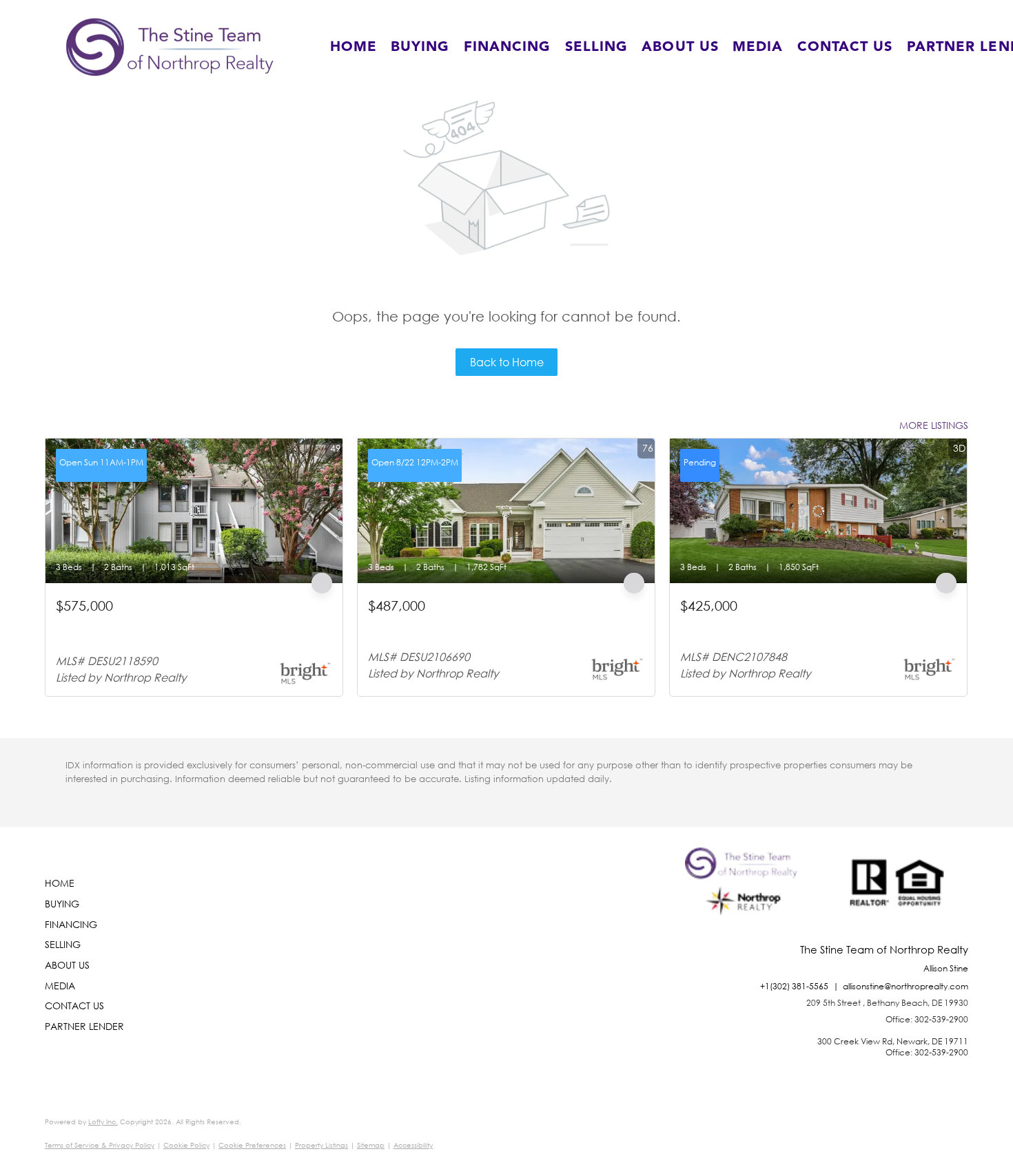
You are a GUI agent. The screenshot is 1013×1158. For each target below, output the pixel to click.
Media (758, 47)
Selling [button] (596, 47)
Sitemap (371, 1145)
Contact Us (845, 47)
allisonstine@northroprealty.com (905, 986)
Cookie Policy (186, 1145)
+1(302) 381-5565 (794, 986)
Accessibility (413, 1145)
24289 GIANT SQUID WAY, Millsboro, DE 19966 (472, 622)
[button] (170, 47)
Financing (507, 47)
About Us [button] (680, 47)
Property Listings (321, 1145)
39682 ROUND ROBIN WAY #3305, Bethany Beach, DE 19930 (180, 629)
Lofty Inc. (103, 1122)
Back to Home (507, 362)
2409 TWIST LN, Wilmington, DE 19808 (764, 622)
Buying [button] (420, 47)
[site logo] (744, 896)
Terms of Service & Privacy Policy (99, 1145)
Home (353, 47)
